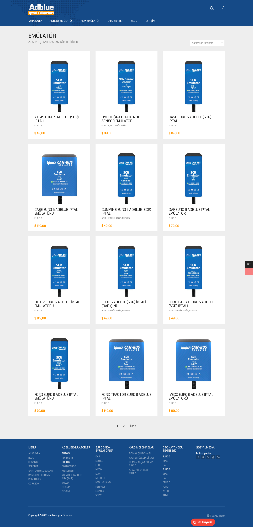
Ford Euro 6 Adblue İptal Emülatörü (56, 396)
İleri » (133, 426)
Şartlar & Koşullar (40, 470)
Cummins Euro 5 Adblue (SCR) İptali (126, 211)
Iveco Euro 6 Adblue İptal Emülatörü (191, 396)
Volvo (65, 482)
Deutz (99, 461)
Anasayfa (35, 21)
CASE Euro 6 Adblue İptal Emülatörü (56, 211)
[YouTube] (213, 457)
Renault (100, 486)
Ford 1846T (68, 457)
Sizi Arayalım (205, 522)
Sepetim (33, 466)
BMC (165, 461)
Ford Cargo (69, 466)
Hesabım (33, 462)
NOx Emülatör (90, 21)
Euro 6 (105, 125)
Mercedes (68, 470)
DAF (165, 465)
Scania (66, 487)
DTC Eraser (115, 21)
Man (98, 474)
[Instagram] (208, 457)
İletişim (150, 21)
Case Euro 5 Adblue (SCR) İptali (190, 119)
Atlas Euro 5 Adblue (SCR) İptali (56, 119)
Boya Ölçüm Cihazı (140, 453)
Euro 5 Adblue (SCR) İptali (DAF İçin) (124, 304)
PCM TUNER (34, 479)
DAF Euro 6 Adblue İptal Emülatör (189, 211)
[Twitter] (203, 457)
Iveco (99, 469)
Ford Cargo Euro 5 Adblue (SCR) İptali (191, 304)
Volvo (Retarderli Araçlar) (72, 476)
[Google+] (218, 457)
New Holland (103, 482)
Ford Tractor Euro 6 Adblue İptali (126, 396)
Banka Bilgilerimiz (39, 475)
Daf (98, 456)
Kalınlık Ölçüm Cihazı (141, 457)
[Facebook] (198, 457)
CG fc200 (33, 483)
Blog (134, 21)
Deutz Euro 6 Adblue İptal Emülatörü (57, 304)
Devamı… (67, 491)
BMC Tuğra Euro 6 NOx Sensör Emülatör (121, 119)
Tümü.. (166, 495)
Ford (98, 465)
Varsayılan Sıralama (202, 43)
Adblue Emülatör (61, 21)
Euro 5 (38, 125)
